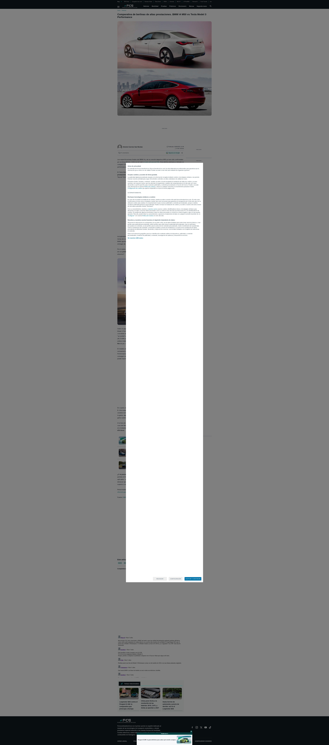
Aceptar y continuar (192, 578)
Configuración (175, 578)
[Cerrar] (191, 731)
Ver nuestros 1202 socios (135, 238)
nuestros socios (152, 209)
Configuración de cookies (135, 188)
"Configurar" (131, 215)
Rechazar (159, 578)
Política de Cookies (149, 186)
